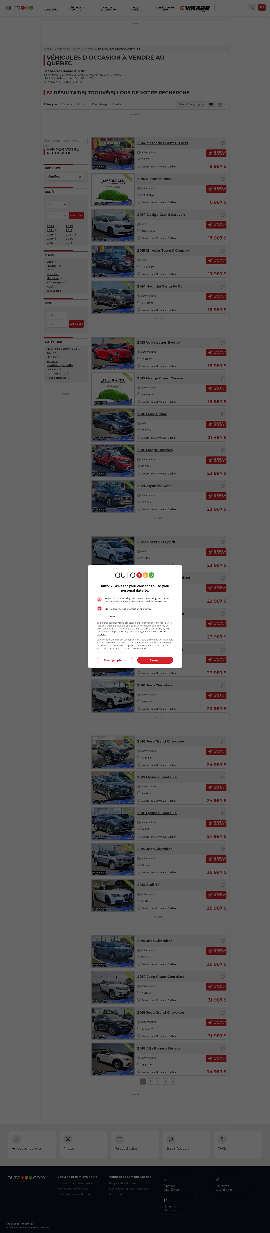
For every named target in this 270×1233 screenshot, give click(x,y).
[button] (135, 616)
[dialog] (135, 616)
